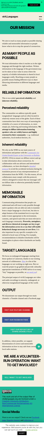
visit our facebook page (16, 320)
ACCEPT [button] (22, 433)
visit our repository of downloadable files (22, 330)
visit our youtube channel (17, 310)
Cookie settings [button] (31, 430)
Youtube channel (13, 420)
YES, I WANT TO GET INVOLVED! (18, 377)
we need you (31, 272)
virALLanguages (10, 16)
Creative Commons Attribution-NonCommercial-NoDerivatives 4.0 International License (17, 403)
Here (24, 261)
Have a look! (34, 5)
